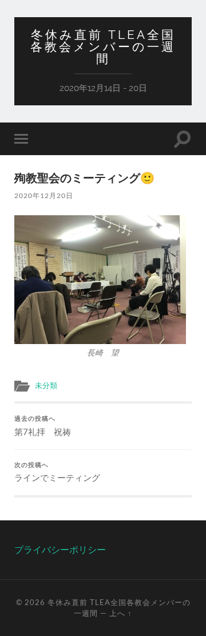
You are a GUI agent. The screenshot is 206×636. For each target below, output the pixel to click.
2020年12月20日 (43, 195)
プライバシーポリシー (60, 549)
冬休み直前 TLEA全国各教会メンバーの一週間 (103, 46)
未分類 (46, 385)
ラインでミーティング (57, 472)
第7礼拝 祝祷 (42, 426)
